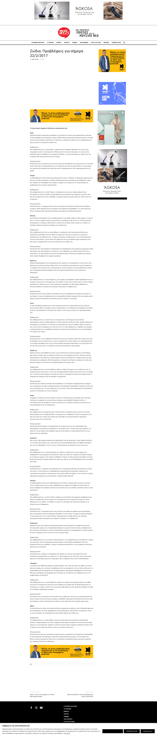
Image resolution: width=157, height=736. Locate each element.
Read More (67, 733)
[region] (78, 729)
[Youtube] (41, 708)
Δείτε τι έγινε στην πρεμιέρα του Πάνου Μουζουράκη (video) (42, 695)
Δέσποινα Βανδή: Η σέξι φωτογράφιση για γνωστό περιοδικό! (80, 695)
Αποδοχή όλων (147, 731)
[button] (124, 42)
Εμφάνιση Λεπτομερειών (112, 731)
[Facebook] (31, 708)
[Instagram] (36, 708)
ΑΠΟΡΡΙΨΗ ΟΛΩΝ (131, 731)
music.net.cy (35, 59)
